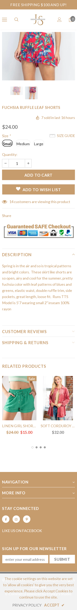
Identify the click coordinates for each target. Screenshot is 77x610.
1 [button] (32, 447)
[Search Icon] (16, 20)
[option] (38, 56)
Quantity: (9, 154)
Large (38, 144)
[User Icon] (59, 19)
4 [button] (45, 447)
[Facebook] (5, 519)
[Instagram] (16, 519)
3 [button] (41, 447)
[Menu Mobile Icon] (4, 19)
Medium (23, 144)
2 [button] (37, 447)
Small (7, 144)
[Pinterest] (26, 519)
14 (11, 201)
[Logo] (38, 19)
